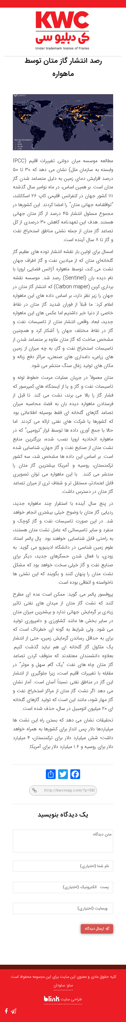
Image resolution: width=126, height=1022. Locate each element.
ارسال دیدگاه (94, 929)
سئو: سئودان (63, 985)
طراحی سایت (70, 999)
